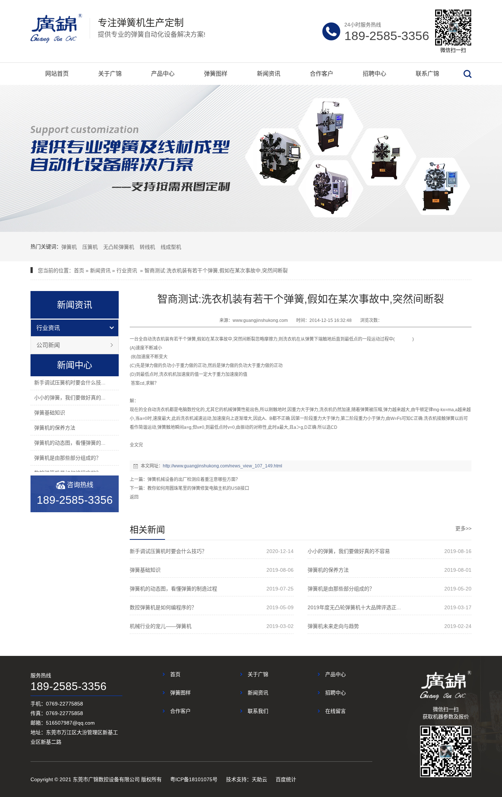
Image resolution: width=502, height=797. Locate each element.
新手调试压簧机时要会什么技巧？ (168, 551)
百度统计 (286, 779)
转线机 (147, 247)
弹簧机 (69, 247)
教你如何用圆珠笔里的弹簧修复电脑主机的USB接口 (198, 488)
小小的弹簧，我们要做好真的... (69, 398)
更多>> (463, 528)
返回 (134, 497)
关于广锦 (110, 74)
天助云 (259, 779)
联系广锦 (427, 74)
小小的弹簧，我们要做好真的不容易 (349, 551)
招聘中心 (374, 74)
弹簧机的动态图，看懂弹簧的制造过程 (173, 589)
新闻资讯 (268, 74)
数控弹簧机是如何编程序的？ (163, 607)
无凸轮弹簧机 (118, 247)
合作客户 (321, 74)
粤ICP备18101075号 (194, 779)
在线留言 (335, 711)
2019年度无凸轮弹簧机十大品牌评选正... (354, 607)
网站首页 (57, 74)
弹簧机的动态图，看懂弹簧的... (69, 443)
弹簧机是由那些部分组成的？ (67, 458)
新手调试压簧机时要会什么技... (69, 382)
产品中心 (163, 74)
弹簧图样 (215, 74)
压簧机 (90, 247)
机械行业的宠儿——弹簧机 (160, 626)
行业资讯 (126, 270)
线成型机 (171, 247)
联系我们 (258, 711)
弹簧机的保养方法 (54, 428)
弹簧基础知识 (49, 413)
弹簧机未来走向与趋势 (333, 626)
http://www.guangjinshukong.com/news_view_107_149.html (222, 465)
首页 (79, 270)
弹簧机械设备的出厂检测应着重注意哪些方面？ (193, 479)
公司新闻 (48, 345)
